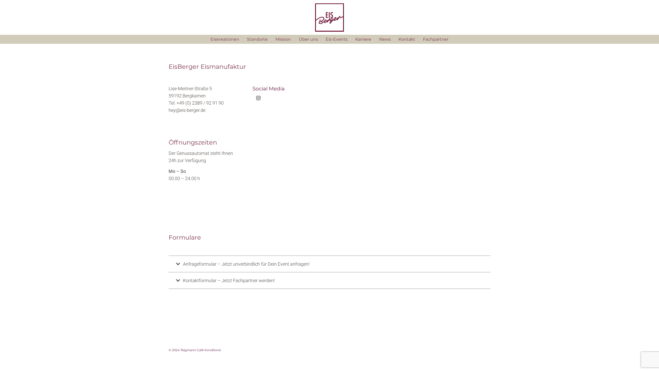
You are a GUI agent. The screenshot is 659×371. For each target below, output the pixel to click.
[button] (350, 39)
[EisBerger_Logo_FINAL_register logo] (329, 17)
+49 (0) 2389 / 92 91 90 (200, 103)
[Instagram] (258, 98)
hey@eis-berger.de (187, 110)
